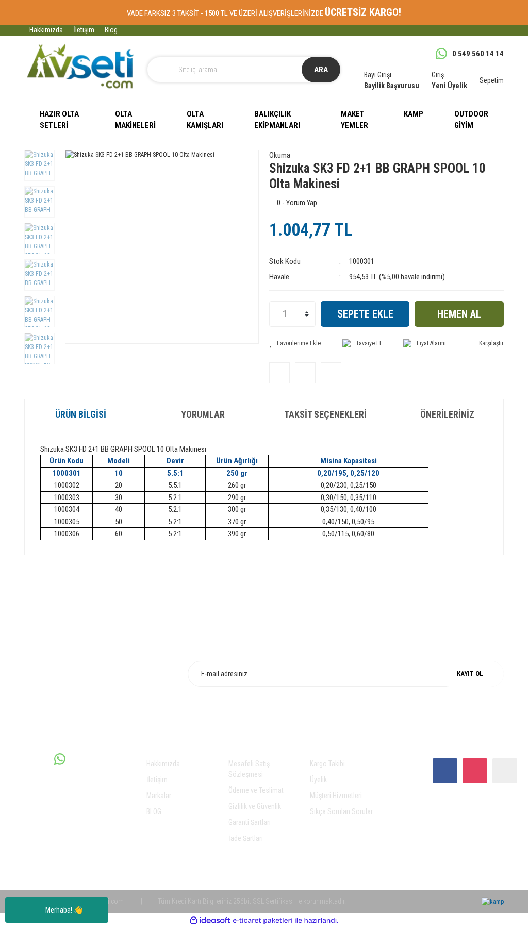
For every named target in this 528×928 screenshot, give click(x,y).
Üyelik (318, 779)
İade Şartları (245, 838)
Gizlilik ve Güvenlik (254, 806)
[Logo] (80, 66)
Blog (111, 30)
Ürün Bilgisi (80, 414)
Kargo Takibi (327, 763)
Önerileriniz (447, 414)
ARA (321, 69)
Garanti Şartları (249, 822)
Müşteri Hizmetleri (336, 795)
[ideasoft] (209, 920)
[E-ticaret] (263, 920)
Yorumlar (203, 414)
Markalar (158, 795)
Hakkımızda (46, 30)
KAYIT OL (470, 673)
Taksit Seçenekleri (325, 414)
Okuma (279, 155)
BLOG (153, 811)
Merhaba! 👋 (63, 910)
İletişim (83, 30)
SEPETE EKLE (365, 314)
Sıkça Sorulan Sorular (341, 811)
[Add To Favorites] (295, 343)
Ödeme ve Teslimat (256, 790)
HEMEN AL (459, 314)
